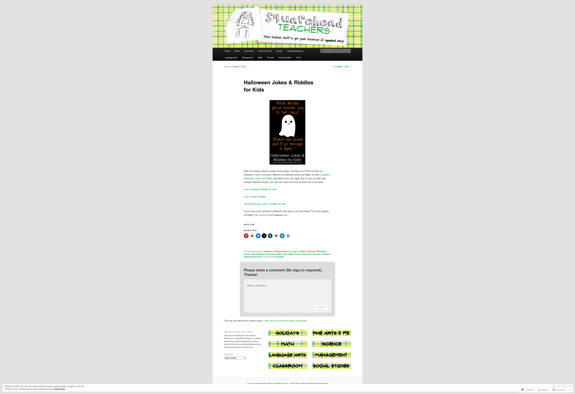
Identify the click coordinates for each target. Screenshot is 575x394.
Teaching (325, 254)
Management (247, 57)
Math (260, 57)
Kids (285, 254)
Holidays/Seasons (295, 50)
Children (302, 251)
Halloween (268, 251)
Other (298, 57)
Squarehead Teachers (253, 256)
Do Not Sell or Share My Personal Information (308, 383)
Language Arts (231, 57)
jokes (280, 254)
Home (227, 50)
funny (253, 254)
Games (279, 50)
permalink (279, 256)
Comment (321, 307)
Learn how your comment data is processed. (285, 320)
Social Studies (285, 57)
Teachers (316, 254)
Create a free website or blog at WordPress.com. (268, 383)
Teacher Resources (303, 254)
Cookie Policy (59, 389)
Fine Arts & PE (265, 50)
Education (311, 251)
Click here (259, 214)
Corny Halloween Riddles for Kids (260, 189)
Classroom (249, 50)
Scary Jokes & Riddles (255, 196)
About (237, 50)
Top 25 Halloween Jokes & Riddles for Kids (265, 203)
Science (270, 57)
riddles (291, 254)
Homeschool (271, 254)
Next (348, 66)
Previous (337, 66)
